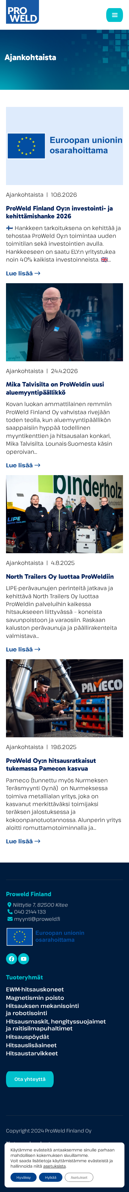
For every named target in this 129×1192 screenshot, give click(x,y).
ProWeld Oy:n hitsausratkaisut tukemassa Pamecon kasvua (51, 764)
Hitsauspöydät (27, 1036)
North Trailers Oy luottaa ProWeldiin (60, 576)
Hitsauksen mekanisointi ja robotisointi (42, 1009)
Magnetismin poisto (35, 997)
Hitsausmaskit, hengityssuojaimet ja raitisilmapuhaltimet (56, 1025)
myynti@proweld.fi (37, 918)
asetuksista (54, 1166)
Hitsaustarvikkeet (32, 1053)
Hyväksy (23, 1177)
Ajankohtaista (25, 194)
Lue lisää (19, 273)
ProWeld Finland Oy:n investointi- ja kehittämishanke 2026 (59, 212)
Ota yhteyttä (30, 1079)
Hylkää (50, 1177)
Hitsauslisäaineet (31, 1045)
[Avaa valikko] (114, 15)
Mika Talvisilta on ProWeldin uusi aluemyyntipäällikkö (55, 388)
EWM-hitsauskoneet (35, 989)
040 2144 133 (30, 911)
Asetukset (79, 1177)
